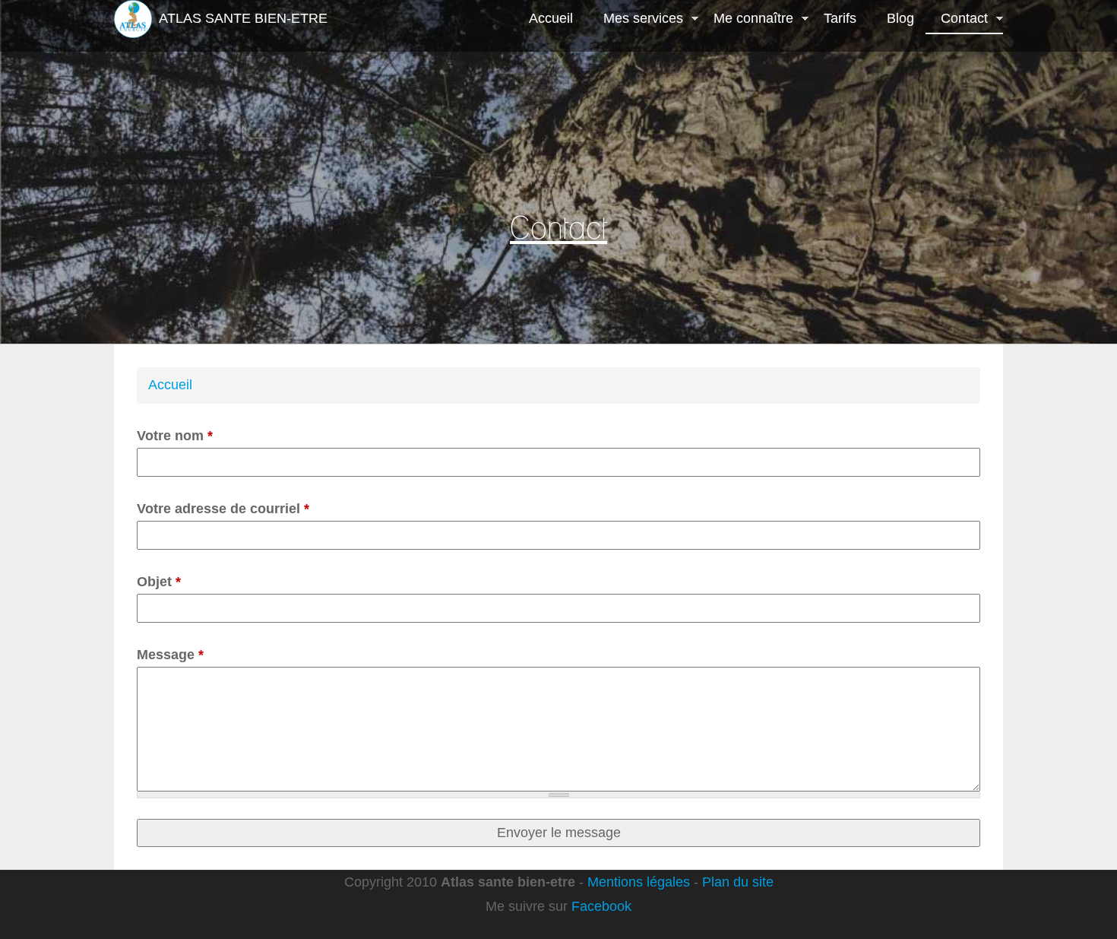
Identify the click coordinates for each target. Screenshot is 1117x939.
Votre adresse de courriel (223, 508)
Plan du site (738, 882)
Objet (159, 581)
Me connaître (745, 20)
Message (170, 654)
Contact (957, 20)
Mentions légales (638, 882)
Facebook (601, 906)
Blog (900, 18)
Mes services (635, 20)
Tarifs (840, 18)
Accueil (551, 18)
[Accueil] (133, 19)
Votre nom (175, 435)
